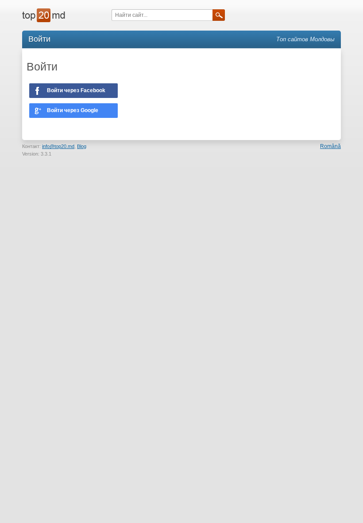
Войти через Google (72, 110)
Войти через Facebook (76, 90)
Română (330, 146)
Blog (81, 146)
